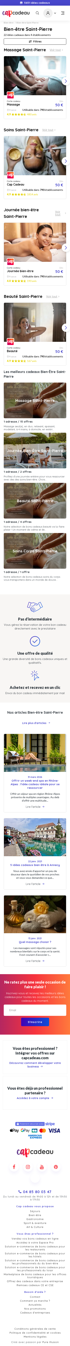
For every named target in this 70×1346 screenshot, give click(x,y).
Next (66, 81)
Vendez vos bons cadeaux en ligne (35, 1238)
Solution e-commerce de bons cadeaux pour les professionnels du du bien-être (35, 1262)
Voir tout (55, 49)
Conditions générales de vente (35, 1328)
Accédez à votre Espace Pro (35, 1242)
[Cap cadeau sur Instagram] (28, 1167)
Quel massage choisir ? (35, 942)
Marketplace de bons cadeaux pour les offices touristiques (35, 1276)
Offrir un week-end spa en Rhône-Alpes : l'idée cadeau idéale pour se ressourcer (35, 784)
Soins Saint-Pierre (21, 129)
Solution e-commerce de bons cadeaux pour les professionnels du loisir (35, 1269)
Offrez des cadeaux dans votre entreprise (35, 1281)
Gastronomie (35, 1219)
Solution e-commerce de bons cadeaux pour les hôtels (35, 1255)
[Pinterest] (56, 1167)
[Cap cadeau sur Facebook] (14, 1167)
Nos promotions (35, 1308)
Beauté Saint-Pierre (23, 296)
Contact (35, 1296)
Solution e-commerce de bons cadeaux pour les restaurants (35, 1248)
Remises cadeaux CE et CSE (35, 1285)
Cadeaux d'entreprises (35, 1312)
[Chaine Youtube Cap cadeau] (42, 1167)
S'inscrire (35, 1022)
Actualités (35, 1304)
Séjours (35, 1211)
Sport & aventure (35, 1222)
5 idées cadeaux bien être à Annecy (35, 865)
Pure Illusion (50, 1342)
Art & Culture (35, 1226)
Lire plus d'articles (34, 723)
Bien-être (8, 23)
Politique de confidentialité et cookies (35, 1332)
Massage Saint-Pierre (25, 49)
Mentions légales (35, 1336)
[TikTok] (35, 1178)
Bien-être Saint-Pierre (27, 23)
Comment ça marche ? (35, 1300)
